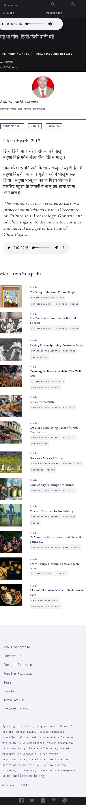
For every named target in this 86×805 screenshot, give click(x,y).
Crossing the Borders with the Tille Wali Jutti (55, 373)
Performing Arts (15, 53)
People (74, 304)
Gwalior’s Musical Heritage (47, 458)
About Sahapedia (17, 647)
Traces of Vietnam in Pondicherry (51, 511)
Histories (61, 304)
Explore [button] (8, 12)
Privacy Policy (16, 709)
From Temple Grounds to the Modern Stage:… (54, 566)
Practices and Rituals (54, 53)
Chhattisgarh (12, 126)
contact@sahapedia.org (25, 776)
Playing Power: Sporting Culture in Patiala (57, 345)
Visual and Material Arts (47, 298)
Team (7, 682)
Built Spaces (39, 444)
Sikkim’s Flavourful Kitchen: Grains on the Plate (57, 592)
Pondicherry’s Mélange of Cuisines (52, 485)
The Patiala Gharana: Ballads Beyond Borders (53, 320)
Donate (9, 691)
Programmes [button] (54, 12)
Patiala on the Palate (42, 402)
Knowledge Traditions (45, 464)
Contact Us (12, 656)
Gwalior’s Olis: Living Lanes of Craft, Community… (54, 430)
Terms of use (14, 700)
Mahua (35, 126)
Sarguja (54, 126)
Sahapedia (11, 5)
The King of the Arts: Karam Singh (52, 292)
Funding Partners (18, 674)
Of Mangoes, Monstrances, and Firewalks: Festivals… (56, 539)
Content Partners (18, 665)
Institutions (39, 357)
